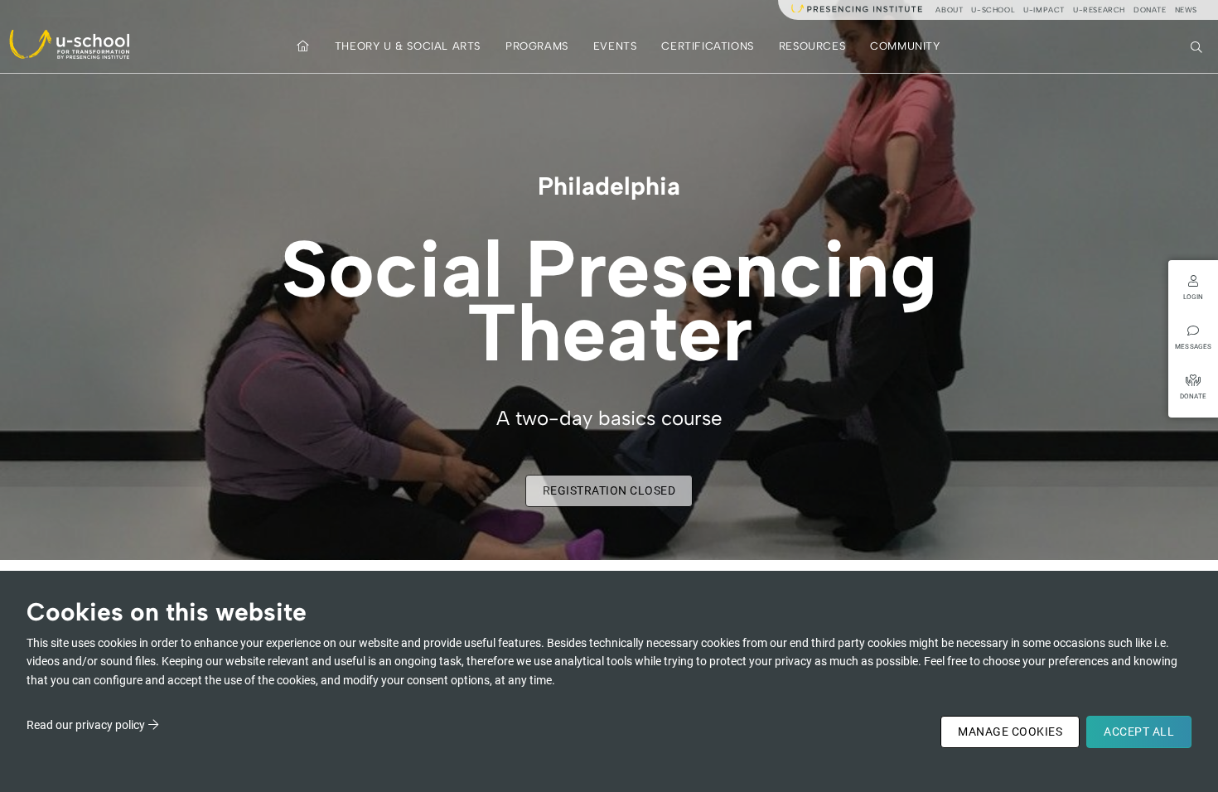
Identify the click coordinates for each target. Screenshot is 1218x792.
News (1186, 9)
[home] (303, 45)
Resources (812, 46)
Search (1198, 46)
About (949, 9)
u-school (993, 9)
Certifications (707, 46)
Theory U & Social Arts (408, 46)
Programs (536, 46)
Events (615, 46)
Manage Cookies (1010, 731)
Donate (1150, 9)
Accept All (1139, 731)
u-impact (1044, 9)
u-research (1099, 9)
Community (905, 46)
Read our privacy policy (86, 725)
